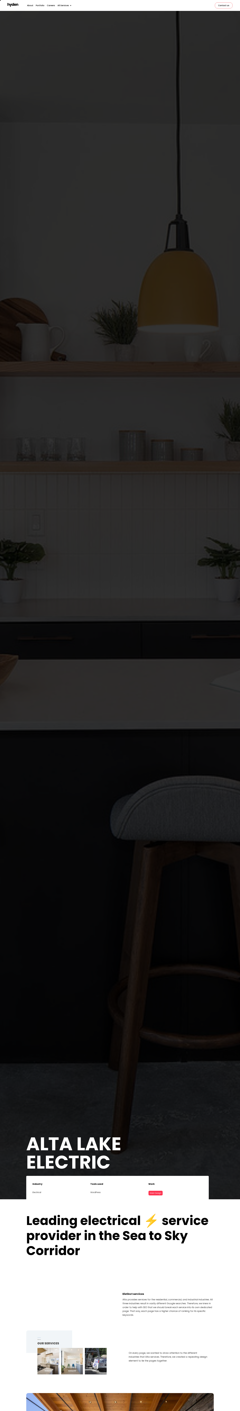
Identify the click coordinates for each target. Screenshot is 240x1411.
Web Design (155, 1193)
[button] (64, 5)
